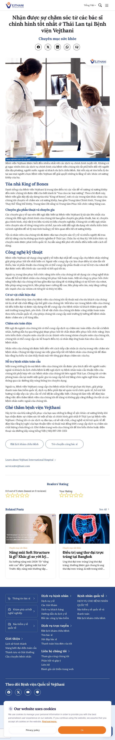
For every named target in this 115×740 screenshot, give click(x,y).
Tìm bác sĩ (47, 634)
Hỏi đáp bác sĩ (49, 639)
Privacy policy (33, 730)
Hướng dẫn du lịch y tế (54, 613)
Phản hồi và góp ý (51, 660)
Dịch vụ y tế (48, 600)
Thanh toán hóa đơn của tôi (56, 643)
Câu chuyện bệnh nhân (18, 656)
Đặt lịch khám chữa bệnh (24, 444)
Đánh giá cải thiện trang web (57, 669)
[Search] (100, 5)
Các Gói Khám (49, 605)
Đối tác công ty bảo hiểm (55, 618)
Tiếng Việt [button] (89, 5)
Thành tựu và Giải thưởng (19, 652)
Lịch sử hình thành (16, 643)
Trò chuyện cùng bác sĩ (65, 444)
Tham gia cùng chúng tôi (55, 656)
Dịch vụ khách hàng (52, 609)
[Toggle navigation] (107, 5)
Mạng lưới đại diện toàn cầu (21, 647)
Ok (82, 730)
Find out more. (49, 721)
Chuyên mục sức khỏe (18, 548)
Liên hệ (45, 664)
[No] (110, 701)
